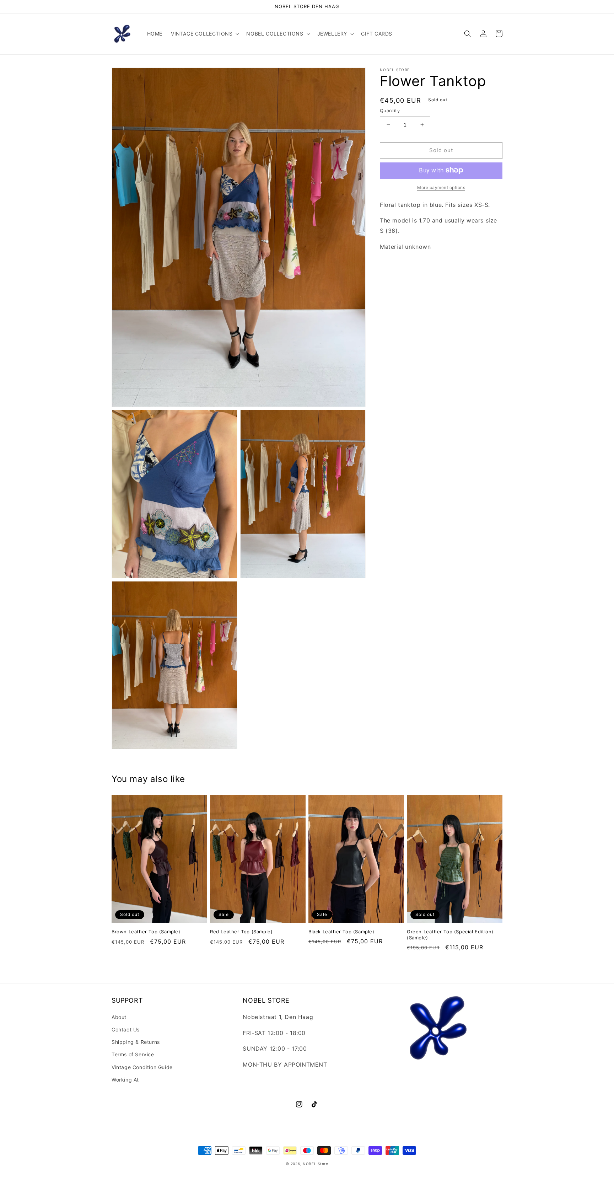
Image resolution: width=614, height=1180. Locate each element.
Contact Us (126, 1029)
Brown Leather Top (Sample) (146, 931)
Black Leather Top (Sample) (341, 931)
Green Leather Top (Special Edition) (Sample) (450, 934)
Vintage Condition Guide (142, 1067)
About (119, 1017)
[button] (204, 33)
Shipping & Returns (136, 1042)
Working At (125, 1080)
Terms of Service (133, 1054)
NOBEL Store (315, 1164)
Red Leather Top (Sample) (241, 931)
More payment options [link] (441, 187)
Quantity (390, 110)
